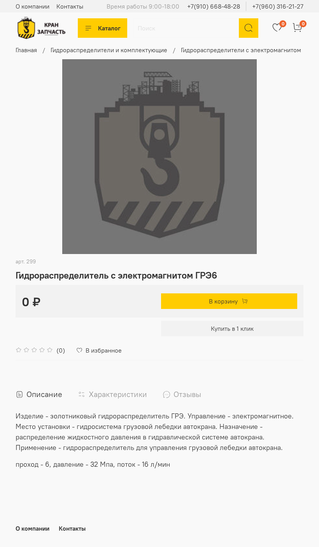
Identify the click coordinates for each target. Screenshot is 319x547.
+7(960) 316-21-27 (277, 6)
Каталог (109, 28)
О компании (32, 6)
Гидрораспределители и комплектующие (109, 50)
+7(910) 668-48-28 (213, 6)
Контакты (69, 6)
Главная (26, 50)
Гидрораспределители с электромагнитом (241, 50)
